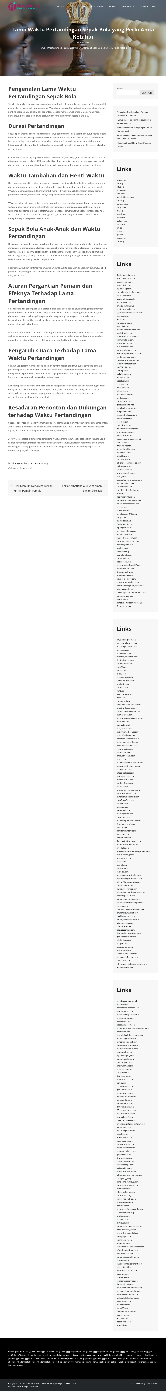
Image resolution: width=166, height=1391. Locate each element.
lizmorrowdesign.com (126, 1229)
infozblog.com (123, 456)
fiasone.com (122, 827)
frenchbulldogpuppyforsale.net (130, 585)
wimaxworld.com (124, 435)
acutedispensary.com (126, 895)
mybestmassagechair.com (128, 503)
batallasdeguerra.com (126, 408)
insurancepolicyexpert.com (129, 353)
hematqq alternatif (101, 1361)
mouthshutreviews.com (127, 1048)
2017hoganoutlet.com (127, 646)
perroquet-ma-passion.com (129, 1291)
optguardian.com (124, 1069)
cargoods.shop (123, 701)
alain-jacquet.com (125, 714)
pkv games (121, 180)
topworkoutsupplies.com (128, 1045)
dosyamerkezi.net (124, 343)
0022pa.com (122, 384)
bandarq (128, 1355)
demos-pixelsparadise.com (128, 329)
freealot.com (122, 1134)
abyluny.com (122, 1318)
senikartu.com (123, 684)
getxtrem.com (123, 807)
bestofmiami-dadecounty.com (130, 1035)
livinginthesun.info (125, 694)
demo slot (32, 1355)
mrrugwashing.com (125, 854)
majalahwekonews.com (127, 643)
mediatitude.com (124, 333)
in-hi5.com (121, 673)
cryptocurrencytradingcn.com (130, 902)
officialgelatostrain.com (127, 1250)
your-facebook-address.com (129, 1287)
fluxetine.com (123, 510)
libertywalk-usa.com (126, 278)
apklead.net (122, 1325)
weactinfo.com (123, 810)
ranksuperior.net (124, 926)
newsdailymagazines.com (128, 1014)
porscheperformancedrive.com (130, 1209)
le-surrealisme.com (125, 346)
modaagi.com (123, 398)
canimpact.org (123, 551)
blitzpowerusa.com (125, 779)
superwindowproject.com (128, 541)
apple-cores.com (124, 561)
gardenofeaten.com (125, 783)
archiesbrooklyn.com (126, 449)
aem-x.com (121, 1083)
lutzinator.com (123, 1216)
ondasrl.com (122, 1219)
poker (119, 231)
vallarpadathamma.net (127, 745)
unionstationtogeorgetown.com (131, 1124)
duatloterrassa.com (125, 1202)
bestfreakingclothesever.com (129, 878)
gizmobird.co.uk (124, 285)
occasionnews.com (125, 947)
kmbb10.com (122, 803)
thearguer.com (123, 817)
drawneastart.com (125, 1158)
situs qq (120, 186)
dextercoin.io (122, 599)
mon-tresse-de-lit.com (127, 1270)
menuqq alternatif (16, 1351)
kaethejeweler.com (125, 1253)
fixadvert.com (123, 316)
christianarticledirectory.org (129, 602)
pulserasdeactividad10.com (129, 565)
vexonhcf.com (123, 326)
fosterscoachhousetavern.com (130, 762)
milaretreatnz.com (125, 394)
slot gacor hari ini (138, 1351)
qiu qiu (120, 234)
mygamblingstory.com (126, 639)
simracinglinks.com (125, 339)
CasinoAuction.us (125, 524)
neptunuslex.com (124, 295)
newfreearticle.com (125, 776)
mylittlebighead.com (126, 1130)
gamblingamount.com (126, 936)
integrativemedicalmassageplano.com (133, 851)
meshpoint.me (123, 721)
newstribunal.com (125, 1011)
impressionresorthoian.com (129, 875)
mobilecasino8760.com (127, 514)
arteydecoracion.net (126, 473)
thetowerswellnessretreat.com (130, 1246)
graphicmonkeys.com (126, 1151)
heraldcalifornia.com (126, 1147)
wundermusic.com (125, 1103)
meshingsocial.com (125, 813)
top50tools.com (124, 367)
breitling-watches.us (126, 309)
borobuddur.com (124, 1100)
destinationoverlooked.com (129, 933)
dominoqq (121, 190)
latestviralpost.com (125, 772)
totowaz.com (122, 906)
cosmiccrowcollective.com (128, 711)
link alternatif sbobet (25, 1361)
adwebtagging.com (125, 923)
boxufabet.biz (123, 1277)
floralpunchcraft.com (126, 824)
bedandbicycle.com (125, 1144)
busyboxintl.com (124, 728)
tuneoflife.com (123, 960)
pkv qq (120, 183)
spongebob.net (123, 725)
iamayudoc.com (124, 1127)
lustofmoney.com (124, 950)
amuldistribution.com (126, 1096)
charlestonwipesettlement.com (130, 909)
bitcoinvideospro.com (126, 708)
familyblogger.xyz (124, 1178)
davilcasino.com (124, 1076)
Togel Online (147, 6)
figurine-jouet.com (125, 1284)
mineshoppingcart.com (127, 1042)
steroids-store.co (124, 469)
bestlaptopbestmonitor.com (129, 480)
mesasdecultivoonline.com (128, 766)
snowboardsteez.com (126, 793)
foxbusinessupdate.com (127, 844)
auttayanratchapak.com (127, 731)
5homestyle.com (124, 606)
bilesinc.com (122, 391)
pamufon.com (123, 1205)
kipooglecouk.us (124, 527)
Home (60, 6)
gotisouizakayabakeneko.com (130, 718)
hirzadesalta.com (124, 1052)
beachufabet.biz (124, 1267)
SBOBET (112, 6)
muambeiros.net (124, 452)
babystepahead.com (126, 929)
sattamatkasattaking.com (128, 1257)
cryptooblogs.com (125, 1086)
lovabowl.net (122, 1004)
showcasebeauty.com (126, 350)
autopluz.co (122, 319)
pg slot (150, 1351)
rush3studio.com (124, 663)
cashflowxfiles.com (125, 800)
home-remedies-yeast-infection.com (133, 1028)
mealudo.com (123, 834)
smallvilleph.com (124, 401)
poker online (122, 204)
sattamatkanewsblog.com (128, 899)
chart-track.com (124, 425)
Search (120, 88)
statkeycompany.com (126, 357)
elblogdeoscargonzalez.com (129, 462)
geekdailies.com (124, 1301)
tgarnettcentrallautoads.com (129, 312)
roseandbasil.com (124, 486)
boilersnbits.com (124, 769)
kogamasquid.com (125, 589)
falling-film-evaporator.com (129, 882)
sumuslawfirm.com (125, 885)
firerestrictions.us (124, 445)
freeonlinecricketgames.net (129, 439)
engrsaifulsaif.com (125, 1117)
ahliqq (119, 227)
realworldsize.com (125, 749)
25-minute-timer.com (126, 1110)
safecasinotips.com (125, 1164)
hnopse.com (122, 943)
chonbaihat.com (124, 459)
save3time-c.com (124, 323)
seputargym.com (124, 1062)
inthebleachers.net (125, 575)
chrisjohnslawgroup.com (128, 1181)
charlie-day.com (124, 837)
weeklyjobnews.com (126, 916)
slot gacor (42, 1355)
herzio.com (121, 670)
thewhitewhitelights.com (128, 490)
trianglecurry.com (124, 1240)
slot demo (121, 193)
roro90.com (122, 667)
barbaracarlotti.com (125, 568)
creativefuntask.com (126, 1113)
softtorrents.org (124, 1195)
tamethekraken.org (125, 1212)
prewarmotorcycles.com (127, 336)
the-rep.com (122, 370)
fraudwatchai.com (125, 1079)
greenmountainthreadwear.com (131, 892)
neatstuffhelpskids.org (127, 415)
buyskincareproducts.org (128, 582)
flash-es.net (122, 861)
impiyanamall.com (125, 1065)
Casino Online (77, 6)
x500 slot (12, 1355)
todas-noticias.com (125, 680)
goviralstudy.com (124, 555)
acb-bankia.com (124, 858)
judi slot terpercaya (125, 197)
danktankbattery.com (126, 830)
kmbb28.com (122, 1308)
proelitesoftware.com (126, 1171)
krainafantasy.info (125, 677)
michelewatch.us (124, 302)
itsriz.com (121, 697)
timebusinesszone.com (127, 953)
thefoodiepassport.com (127, 537)
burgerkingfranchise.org (127, 742)
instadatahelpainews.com (128, 1298)
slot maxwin (53, 1355)
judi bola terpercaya (65, 1361)
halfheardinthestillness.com (129, 500)
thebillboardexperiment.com (129, 1263)
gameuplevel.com (124, 1089)
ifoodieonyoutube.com (127, 1038)
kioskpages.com (124, 1236)
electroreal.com (123, 1031)
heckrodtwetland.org (126, 496)
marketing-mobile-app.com (129, 820)
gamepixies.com (124, 1154)
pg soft (126, 1351)
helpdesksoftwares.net (127, 1001)
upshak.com (122, 865)
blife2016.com (123, 1222)
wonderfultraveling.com (127, 428)
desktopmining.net (125, 572)
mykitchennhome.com (126, 531)
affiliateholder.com (125, 967)
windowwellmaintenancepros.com (132, 964)
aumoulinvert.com (125, 534)
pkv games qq (62, 1351)
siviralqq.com (123, 871)
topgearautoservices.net (127, 1281)
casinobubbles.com (125, 1059)
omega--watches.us (125, 305)
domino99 (51, 1358)
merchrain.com (123, 1304)
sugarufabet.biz (123, 1274)
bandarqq (121, 217)
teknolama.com (123, 752)
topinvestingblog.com (126, 363)
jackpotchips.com (124, 1168)
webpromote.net (124, 466)
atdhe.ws (121, 493)
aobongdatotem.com (126, 1024)
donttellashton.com (125, 660)
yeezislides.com (123, 1021)
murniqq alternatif (83, 1361)
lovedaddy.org (123, 847)
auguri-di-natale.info (126, 299)
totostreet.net (123, 1072)
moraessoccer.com (125, 418)
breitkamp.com (123, 1188)
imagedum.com (123, 1243)
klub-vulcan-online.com (127, 1185)
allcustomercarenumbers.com (130, 1175)
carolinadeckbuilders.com (128, 360)
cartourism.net (123, 558)
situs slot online (131, 1358)
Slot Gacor (128, 6)
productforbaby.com (126, 755)
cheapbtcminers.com (126, 1120)
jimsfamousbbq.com (126, 275)
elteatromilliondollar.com (128, 738)
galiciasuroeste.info (125, 404)
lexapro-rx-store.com (126, 578)
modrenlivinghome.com (127, 1294)
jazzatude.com (123, 380)
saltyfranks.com (124, 374)
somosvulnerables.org (126, 1199)
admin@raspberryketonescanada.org (30, 463)
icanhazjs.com (123, 548)
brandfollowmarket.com (127, 912)
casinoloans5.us (124, 520)
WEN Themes (152, 1383)
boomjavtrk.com (124, 1321)
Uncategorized (27, 468)
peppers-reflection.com (127, 957)
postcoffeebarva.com (126, 735)
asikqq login (122, 221)
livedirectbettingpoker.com (129, 841)
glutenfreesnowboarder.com (129, 1226)
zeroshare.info (123, 387)
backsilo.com (122, 868)
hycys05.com (122, 786)
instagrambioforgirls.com (128, 796)
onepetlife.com (123, 1260)
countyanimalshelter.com (128, 919)
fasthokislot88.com (125, 1161)
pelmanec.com (123, 650)
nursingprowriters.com (127, 888)
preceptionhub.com (125, 1018)
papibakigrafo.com (125, 544)
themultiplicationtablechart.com (131, 592)
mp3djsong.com (124, 288)
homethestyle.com (125, 1093)
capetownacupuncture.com (129, 704)
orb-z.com (121, 759)
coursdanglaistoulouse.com (129, 292)
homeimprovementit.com (128, 1007)
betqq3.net (122, 517)
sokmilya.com (123, 1315)
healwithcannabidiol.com (128, 1233)
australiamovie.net (125, 282)
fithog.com (121, 476)
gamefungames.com (125, 1106)
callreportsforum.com (126, 1311)
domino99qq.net (124, 653)
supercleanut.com (125, 1141)
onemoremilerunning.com (128, 790)
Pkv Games (97, 6)
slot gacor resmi (100, 1355)
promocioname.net (125, 432)
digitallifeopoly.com (125, 1055)
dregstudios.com (124, 411)
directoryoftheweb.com (127, 656)
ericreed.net (122, 507)
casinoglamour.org (125, 596)
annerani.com (123, 377)
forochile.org (122, 421)
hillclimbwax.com (124, 940)
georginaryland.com (125, 483)
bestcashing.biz (123, 442)
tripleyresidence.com (126, 1192)
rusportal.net (122, 687)
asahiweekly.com (124, 1137)
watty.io (120, 690)
